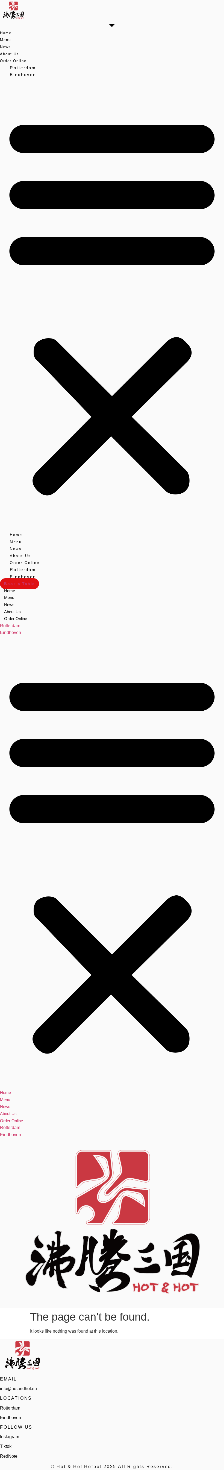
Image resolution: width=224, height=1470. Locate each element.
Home (5, 33)
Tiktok (5, 1446)
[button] (112, 304)
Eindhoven (23, 74)
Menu (5, 40)
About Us (9, 54)
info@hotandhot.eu (18, 1388)
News (5, 47)
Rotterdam (23, 67)
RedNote (8, 1456)
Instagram (9, 1436)
